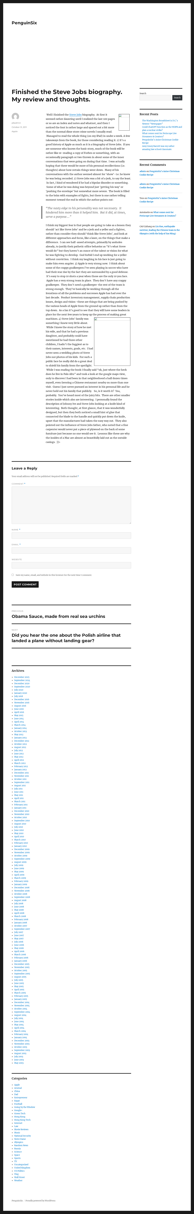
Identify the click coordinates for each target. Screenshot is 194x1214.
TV (15, 1161)
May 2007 (19, 938)
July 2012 (18, 750)
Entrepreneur (20, 1097)
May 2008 (19, 910)
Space (17, 1155)
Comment (18, 484)
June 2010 (19, 830)
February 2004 (21, 1034)
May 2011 (18, 795)
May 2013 (18, 734)
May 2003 (18, 1063)
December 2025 (21, 677)
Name (16, 529)
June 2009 (19, 868)
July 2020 (18, 690)
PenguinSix (24, 22)
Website (17, 559)
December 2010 (21, 811)
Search (143, 93)
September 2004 (22, 1012)
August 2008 (20, 900)
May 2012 (18, 757)
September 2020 (22, 686)
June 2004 (19, 1021)
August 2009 (20, 862)
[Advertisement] (97, 65)
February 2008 (21, 919)
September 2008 (22, 897)
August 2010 (20, 824)
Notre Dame (20, 1139)
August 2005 (20, 977)
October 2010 (20, 817)
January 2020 (20, 693)
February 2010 (21, 843)
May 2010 (18, 833)
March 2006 (20, 954)
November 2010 (21, 814)
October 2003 (20, 1047)
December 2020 (21, 683)
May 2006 (19, 948)
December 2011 (21, 773)
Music (17, 1132)
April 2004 (19, 1028)
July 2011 (18, 788)
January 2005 (20, 999)
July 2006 (18, 942)
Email (16, 544)
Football (18, 1104)
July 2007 (18, 932)
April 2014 (19, 722)
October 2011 (20, 779)
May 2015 (18, 715)
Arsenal (18, 1088)
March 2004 (20, 1031)
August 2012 (20, 747)
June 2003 (19, 1060)
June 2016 (19, 709)
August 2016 (20, 706)
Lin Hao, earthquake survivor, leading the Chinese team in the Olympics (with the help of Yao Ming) (160, 230)
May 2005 (19, 986)
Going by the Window (24, 1107)
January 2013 (20, 737)
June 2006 (19, 945)
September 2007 (22, 929)
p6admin (16, 123)
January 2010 (20, 846)
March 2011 (19, 801)
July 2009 (18, 865)
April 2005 (19, 989)
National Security (22, 1136)
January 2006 (20, 961)
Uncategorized (21, 1164)
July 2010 (18, 827)
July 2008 (18, 903)
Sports (17, 1158)
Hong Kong (19, 1116)
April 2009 (19, 875)
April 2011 (19, 798)
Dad (16, 1094)
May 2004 (19, 1024)
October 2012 (20, 744)
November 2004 (22, 1005)
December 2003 (21, 1040)
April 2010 (19, 836)
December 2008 (21, 887)
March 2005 (20, 993)
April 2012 (19, 760)
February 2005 (21, 996)
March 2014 (20, 725)
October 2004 (20, 1008)
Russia (17, 1148)
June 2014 (19, 718)
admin (143, 171)
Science (18, 1152)
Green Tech (19, 1113)
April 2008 (19, 913)
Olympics (18, 1142)
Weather (18, 1180)
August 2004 (20, 1015)
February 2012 (21, 766)
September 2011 (21, 782)
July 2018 (18, 696)
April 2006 (19, 951)
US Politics (19, 1171)
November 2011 (21, 776)
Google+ (18, 1110)
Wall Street (19, 1177)
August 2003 (20, 1053)
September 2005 (22, 973)
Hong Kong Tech (22, 1120)
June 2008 (19, 906)
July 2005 (18, 980)
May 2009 (19, 871)
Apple (15, 131)
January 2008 (20, 922)
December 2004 (21, 1002)
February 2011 (21, 804)
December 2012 (21, 741)
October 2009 (20, 855)
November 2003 (21, 1044)
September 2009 (22, 859)
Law (16, 1126)
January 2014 (20, 728)
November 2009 (22, 852)
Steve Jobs (75, 114)
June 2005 (19, 983)
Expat (17, 1101)
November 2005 (22, 967)
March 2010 (20, 839)
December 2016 (21, 699)
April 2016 (19, 712)
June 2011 (18, 792)
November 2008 (22, 891)
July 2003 (18, 1056)
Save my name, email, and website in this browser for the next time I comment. (54, 575)
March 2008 (20, 916)
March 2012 (20, 763)
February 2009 (21, 881)
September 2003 (22, 1050)
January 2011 (20, 808)
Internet (18, 1123)
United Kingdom (22, 1167)
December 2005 (21, 964)
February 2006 (21, 957)
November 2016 (21, 702)
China (17, 1091)
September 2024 (22, 680)
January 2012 (20, 769)
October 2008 (20, 894)
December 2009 (22, 849)
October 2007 (20, 926)
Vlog (16, 1174)
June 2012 (19, 753)
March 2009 (20, 878)
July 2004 (18, 1018)
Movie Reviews (21, 1129)
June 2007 (19, 935)
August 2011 (20, 785)
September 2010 (22, 820)
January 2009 (20, 884)
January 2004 (20, 1037)
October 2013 (20, 731)
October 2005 (20, 970)
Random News (21, 1145)
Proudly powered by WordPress (40, 1200)
